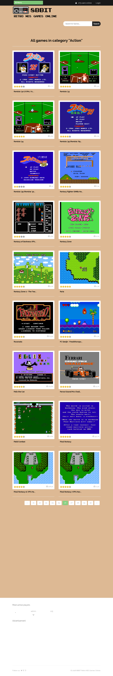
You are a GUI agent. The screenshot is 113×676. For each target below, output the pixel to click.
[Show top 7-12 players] (34, 615)
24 (52, 503)
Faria (62, 292)
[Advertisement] (33, 547)
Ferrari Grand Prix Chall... (70, 392)
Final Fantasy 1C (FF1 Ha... (24, 492)
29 (84, 503)
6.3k (97, 186)
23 (46, 503)
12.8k (51, 436)
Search (96, 24)
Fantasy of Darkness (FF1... (25, 242)
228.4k (50, 486)
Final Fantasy (65, 442)
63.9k (51, 336)
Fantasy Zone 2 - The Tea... (25, 292)
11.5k (97, 486)
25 (59, 503)
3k (52, 186)
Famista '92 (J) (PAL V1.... (24, 91)
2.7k (51, 86)
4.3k (97, 286)
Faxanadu (18, 342)
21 (33, 503)
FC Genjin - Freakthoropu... (71, 342)
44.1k (97, 386)
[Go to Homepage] (35, 18)
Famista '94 (18, 141)
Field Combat (19, 442)
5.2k (51, 286)
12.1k (97, 236)
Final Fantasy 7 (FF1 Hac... (70, 492)
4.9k (97, 336)
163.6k (51, 386)
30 (91, 503)
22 (40, 503)
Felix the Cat (19, 392)
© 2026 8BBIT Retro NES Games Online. (86, 670)
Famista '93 (65, 91)
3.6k (51, 136)
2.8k (97, 136)
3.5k (97, 86)
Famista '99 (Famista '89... (71, 141)
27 (71, 503)
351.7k (97, 436)
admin (33, 611)
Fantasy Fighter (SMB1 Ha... (71, 192)
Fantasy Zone (66, 242)
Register (99, 3)
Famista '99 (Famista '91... (24, 192)
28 (78, 503)
